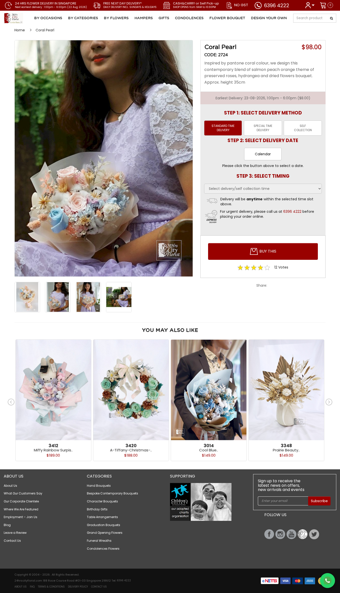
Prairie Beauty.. (286, 450)
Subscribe (319, 500)
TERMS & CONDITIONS (51, 587)
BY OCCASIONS (48, 18)
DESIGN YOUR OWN (269, 18)
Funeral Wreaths (99, 541)
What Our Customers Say (23, 493)
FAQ (32, 587)
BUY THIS (267, 251)
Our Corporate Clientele (21, 501)
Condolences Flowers (103, 548)
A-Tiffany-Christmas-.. (131, 450)
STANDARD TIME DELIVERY (223, 128)
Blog (7, 525)
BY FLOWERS (116, 18)
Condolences (189, 18)
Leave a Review (15, 533)
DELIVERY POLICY (78, 587)
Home (19, 30)
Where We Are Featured (21, 509)
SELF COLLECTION (303, 128)
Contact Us (12, 541)
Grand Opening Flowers (104, 533)
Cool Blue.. (208, 450)
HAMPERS (143, 18)
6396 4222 (276, 5)
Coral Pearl (45, 30)
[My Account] (310, 5)
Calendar (263, 154)
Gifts (164, 18)
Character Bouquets (102, 501)
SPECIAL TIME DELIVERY (263, 128)
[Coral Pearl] (31, 18)
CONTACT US (99, 587)
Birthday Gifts (97, 509)
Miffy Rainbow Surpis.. (53, 450)
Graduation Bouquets (103, 525)
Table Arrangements (102, 517)
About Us (10, 486)
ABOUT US (20, 587)
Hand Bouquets (99, 486)
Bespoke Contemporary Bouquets (112, 493)
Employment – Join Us (20, 517)
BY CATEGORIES (83, 18)
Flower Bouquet (227, 18)
